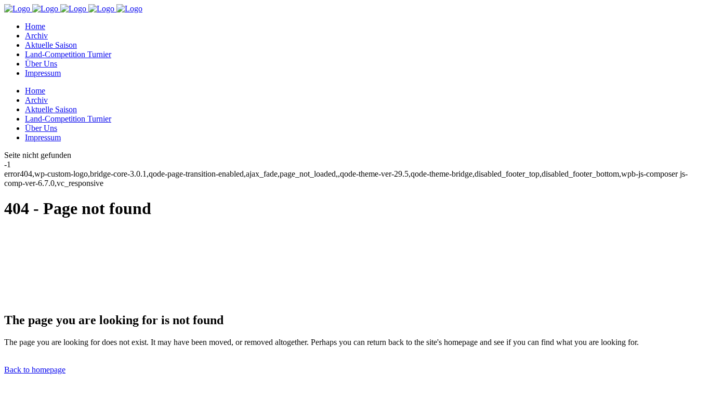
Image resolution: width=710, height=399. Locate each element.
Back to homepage (34, 369)
